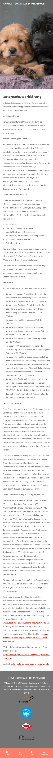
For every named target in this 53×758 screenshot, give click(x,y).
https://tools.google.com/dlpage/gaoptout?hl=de (24, 622)
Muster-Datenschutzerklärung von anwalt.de (29, 664)
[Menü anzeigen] (49, 3)
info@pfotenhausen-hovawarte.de (36, 686)
